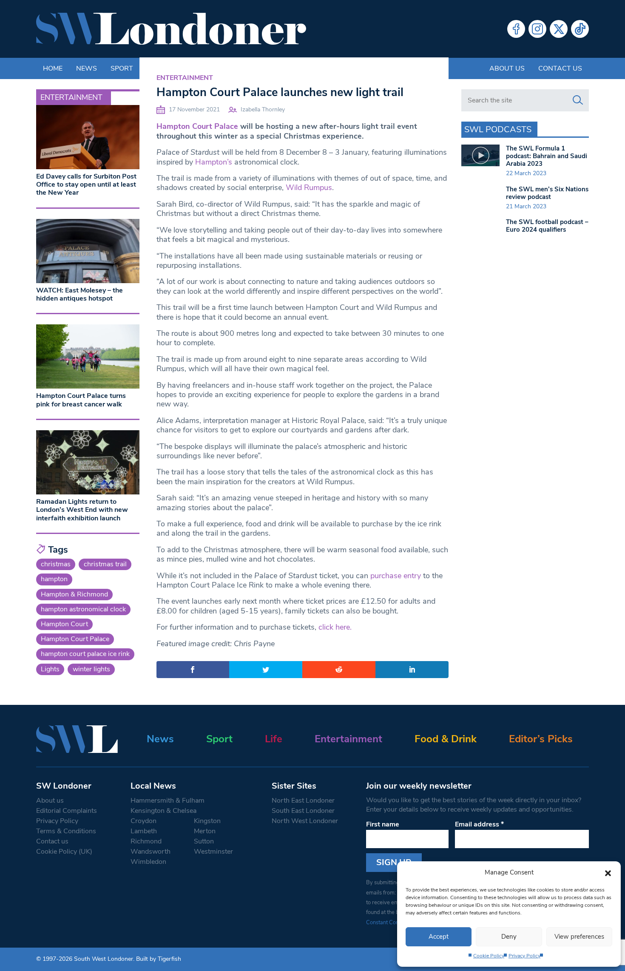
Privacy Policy (524, 955)
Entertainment (184, 77)
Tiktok (580, 29)
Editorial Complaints (66, 810)
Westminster (213, 851)
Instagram (537, 29)
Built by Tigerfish (158, 959)
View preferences (579, 936)
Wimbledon (148, 861)
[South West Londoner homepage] (171, 29)
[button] (608, 872)
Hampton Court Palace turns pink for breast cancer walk (81, 400)
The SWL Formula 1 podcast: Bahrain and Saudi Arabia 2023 (546, 156)
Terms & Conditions (66, 831)
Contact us (560, 68)
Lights (50, 669)
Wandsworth (150, 851)
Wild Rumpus (309, 187)
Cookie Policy (488, 955)
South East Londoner (303, 810)
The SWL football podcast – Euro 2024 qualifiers (547, 226)
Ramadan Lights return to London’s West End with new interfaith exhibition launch (82, 509)
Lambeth (144, 831)
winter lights (91, 669)
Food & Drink (446, 739)
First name (382, 824)
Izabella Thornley (263, 109)
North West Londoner (305, 821)
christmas (56, 564)
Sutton (204, 841)
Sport (219, 739)
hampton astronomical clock (83, 609)
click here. (335, 627)
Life (273, 739)
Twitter (559, 29)
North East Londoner (303, 800)
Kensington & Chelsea (163, 810)
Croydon (143, 821)
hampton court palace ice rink (85, 654)
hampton (54, 579)
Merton (205, 831)
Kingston (207, 821)
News (160, 739)
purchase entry (395, 576)
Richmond (146, 841)
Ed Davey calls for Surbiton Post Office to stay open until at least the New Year (86, 184)
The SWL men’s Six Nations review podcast (547, 193)
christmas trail (105, 564)
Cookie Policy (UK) (64, 851)
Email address (479, 824)
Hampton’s (214, 162)
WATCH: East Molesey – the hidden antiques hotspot (79, 294)
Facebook (516, 29)
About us (507, 68)
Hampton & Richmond (74, 594)
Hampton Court (64, 624)
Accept (439, 936)
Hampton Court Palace (197, 126)
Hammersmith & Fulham (168, 800)
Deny (509, 936)
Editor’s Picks (541, 739)
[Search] (578, 100)
